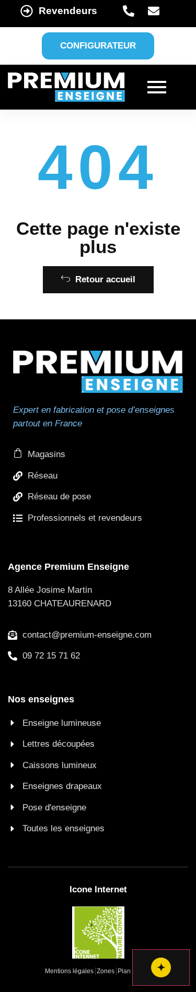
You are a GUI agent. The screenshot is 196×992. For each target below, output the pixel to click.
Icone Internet (98, 889)
